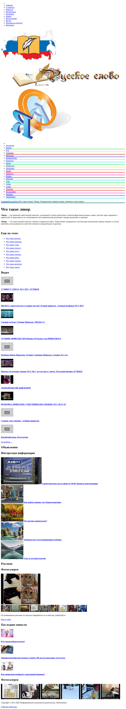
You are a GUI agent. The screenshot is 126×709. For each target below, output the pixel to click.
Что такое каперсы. (14, 242)
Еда (7, 150)
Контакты (10, 25)
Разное (9, 176)
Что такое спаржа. (13, 261)
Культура (9, 161)
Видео (8, 21)
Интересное (11, 12)
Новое (8, 16)
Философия (11, 192)
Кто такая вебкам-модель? (13, 641)
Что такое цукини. (13, 254)
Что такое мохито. (13, 238)
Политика (10, 168)
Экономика (10, 197)
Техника (9, 189)
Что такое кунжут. (13, 248)
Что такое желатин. (14, 264)
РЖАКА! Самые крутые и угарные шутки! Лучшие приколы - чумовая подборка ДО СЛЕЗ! (42, 306)
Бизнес (9, 148)
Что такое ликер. (13, 267)
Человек (9, 194)
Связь (8, 184)
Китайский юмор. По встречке (14, 437)
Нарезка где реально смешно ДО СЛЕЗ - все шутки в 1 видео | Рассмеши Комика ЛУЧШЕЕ (42, 371)
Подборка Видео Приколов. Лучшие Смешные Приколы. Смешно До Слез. (34, 355)
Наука (8, 163)
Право (8, 171)
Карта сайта (6, 619)
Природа (9, 174)
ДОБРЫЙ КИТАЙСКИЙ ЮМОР (16, 388)
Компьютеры (11, 158)
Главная (9, 5)
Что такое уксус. (13, 251)
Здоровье (10, 153)
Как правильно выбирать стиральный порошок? (23, 674)
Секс (8, 181)
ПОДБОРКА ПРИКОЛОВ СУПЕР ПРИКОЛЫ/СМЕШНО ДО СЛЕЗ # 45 (33, 404)
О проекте (10, 7)
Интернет (10, 155)
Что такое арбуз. (12, 258)
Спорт (8, 186)
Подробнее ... (6, 442)
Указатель (10, 145)
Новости (9, 10)
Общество (10, 166)
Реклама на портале (14, 23)
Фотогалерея (11, 18)
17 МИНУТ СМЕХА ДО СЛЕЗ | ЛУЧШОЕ (20, 289)
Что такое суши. (12, 245)
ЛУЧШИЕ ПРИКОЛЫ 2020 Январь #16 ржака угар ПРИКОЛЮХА (31, 339)
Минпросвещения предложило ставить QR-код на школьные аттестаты (33, 658)
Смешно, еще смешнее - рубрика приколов (20, 421)
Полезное (10, 14)
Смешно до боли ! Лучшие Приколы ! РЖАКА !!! (23, 322)
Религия (9, 179)
